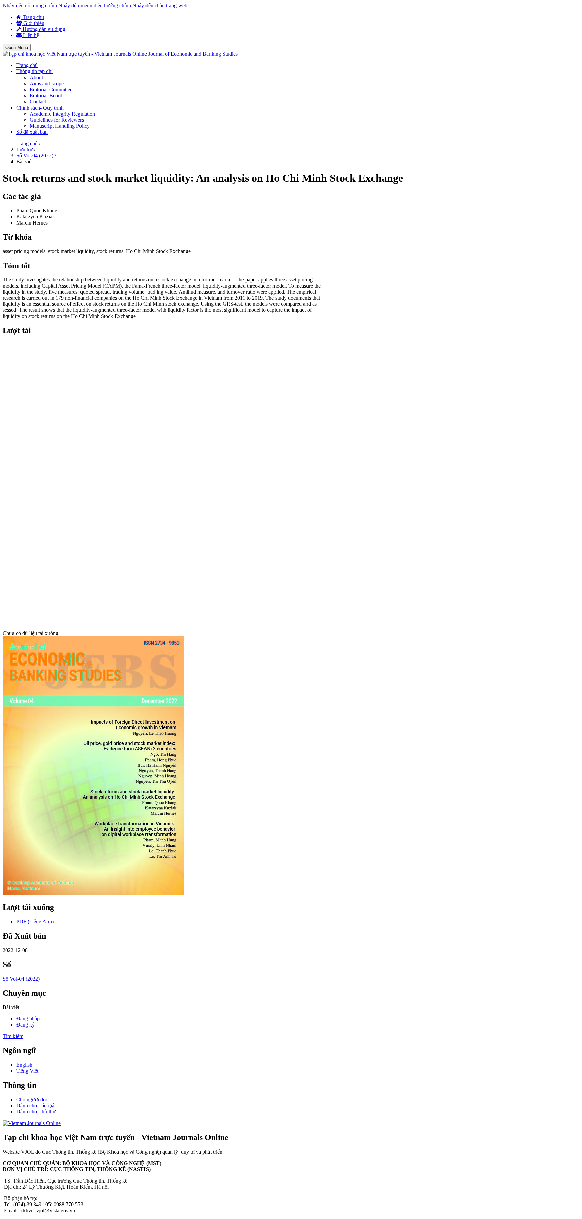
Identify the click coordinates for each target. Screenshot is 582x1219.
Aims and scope (47, 83)
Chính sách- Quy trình (40, 108)
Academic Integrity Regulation (62, 114)
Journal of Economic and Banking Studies (193, 54)
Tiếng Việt (27, 1071)
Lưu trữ (25, 149)
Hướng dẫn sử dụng (43, 29)
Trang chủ (32, 17)
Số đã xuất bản (32, 132)
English (24, 1065)
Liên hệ (30, 35)
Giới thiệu (33, 23)
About (36, 77)
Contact (38, 102)
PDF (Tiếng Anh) (35, 921)
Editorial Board (46, 95)
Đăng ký (25, 1025)
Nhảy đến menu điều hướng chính (94, 5)
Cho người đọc (32, 1099)
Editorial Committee (51, 89)
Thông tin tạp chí (34, 71)
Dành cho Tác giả (35, 1105)
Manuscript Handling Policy (60, 126)
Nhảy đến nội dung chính (30, 5)
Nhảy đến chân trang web (159, 5)
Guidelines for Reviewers (57, 120)
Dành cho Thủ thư (36, 1111)
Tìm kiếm (13, 1036)
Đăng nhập (28, 1018)
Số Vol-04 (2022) (35, 155)
